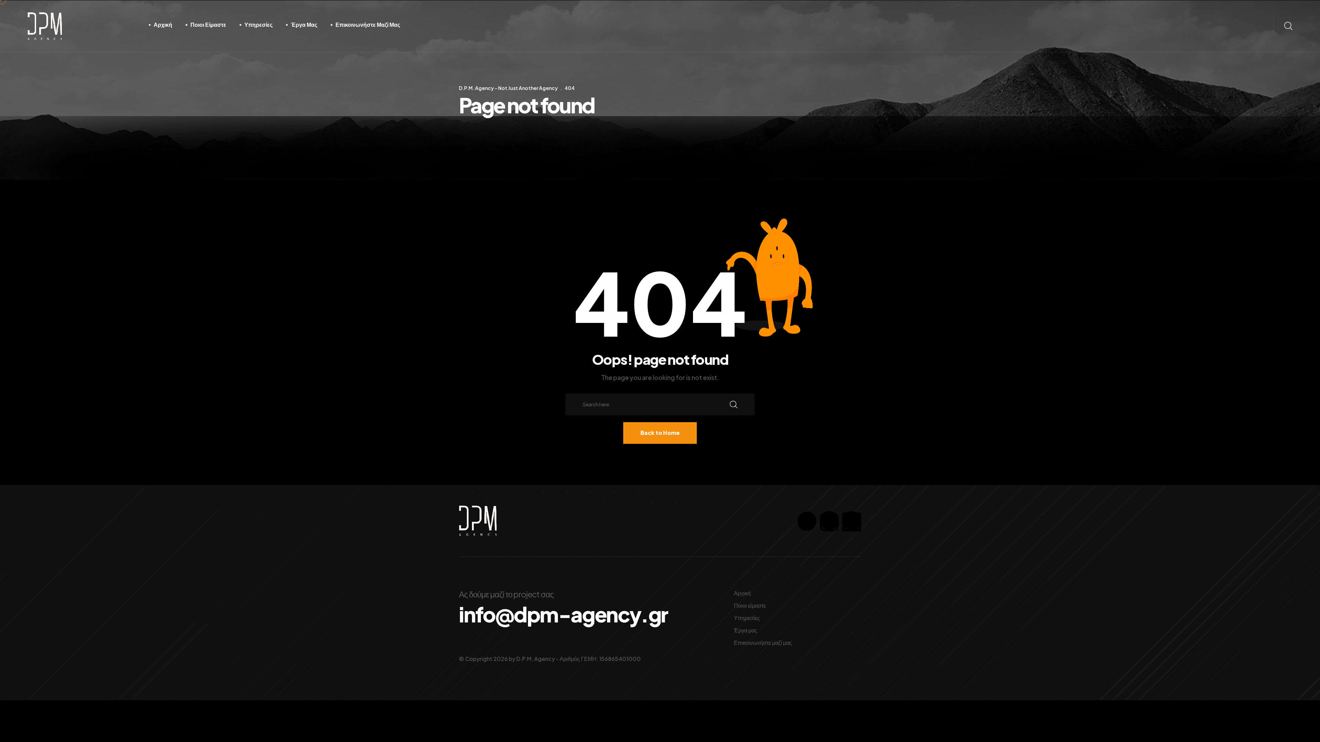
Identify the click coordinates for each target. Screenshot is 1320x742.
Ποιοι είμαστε (208, 24)
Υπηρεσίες (258, 24)
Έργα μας (304, 24)
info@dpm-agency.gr (563, 614)
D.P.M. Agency (535, 658)
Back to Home (660, 432)
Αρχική (163, 24)
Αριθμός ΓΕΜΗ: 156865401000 (600, 658)
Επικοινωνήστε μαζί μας (368, 24)
